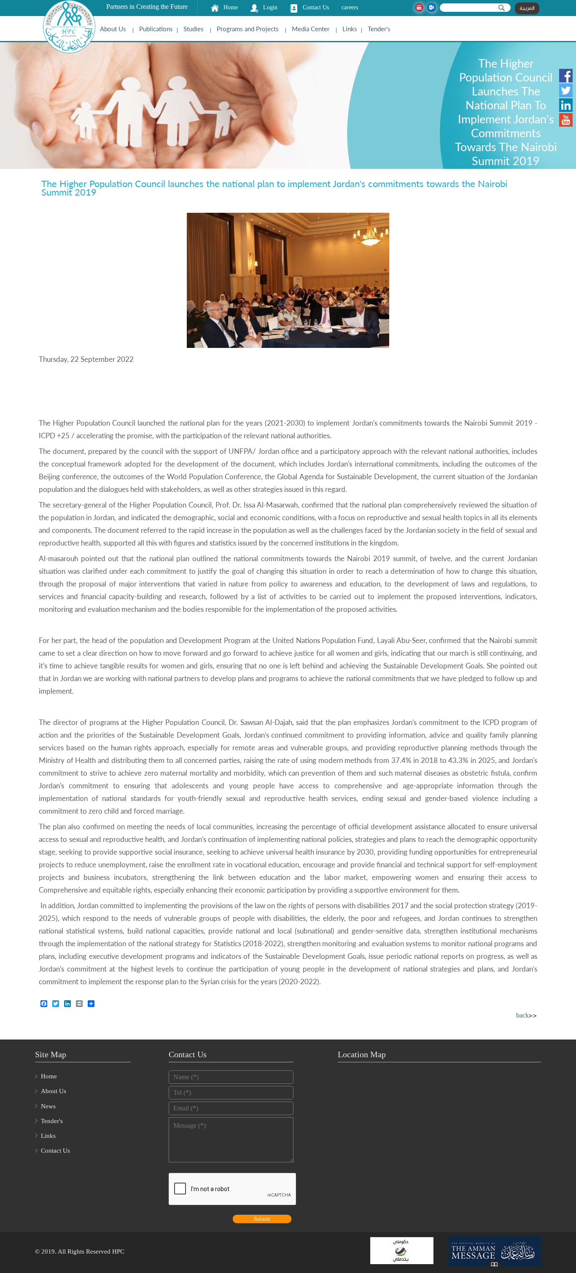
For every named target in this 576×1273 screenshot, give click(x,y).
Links (349, 29)
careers (350, 7)
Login (270, 7)
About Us (113, 29)
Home (230, 7)
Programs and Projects (248, 29)
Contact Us (316, 7)
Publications (156, 29)
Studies (193, 29)
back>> (526, 1016)
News (48, 1106)
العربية (527, 8)
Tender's (379, 29)
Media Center (310, 29)
